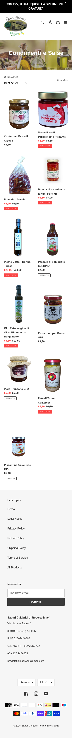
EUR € (44, 682)
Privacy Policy (16, 528)
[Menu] (66, 22)
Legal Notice (14, 518)
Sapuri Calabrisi (30, 725)
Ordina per (11, 77)
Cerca (11, 509)
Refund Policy (15, 538)
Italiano (25, 682)
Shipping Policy (16, 548)
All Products (14, 567)
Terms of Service (17, 557)
